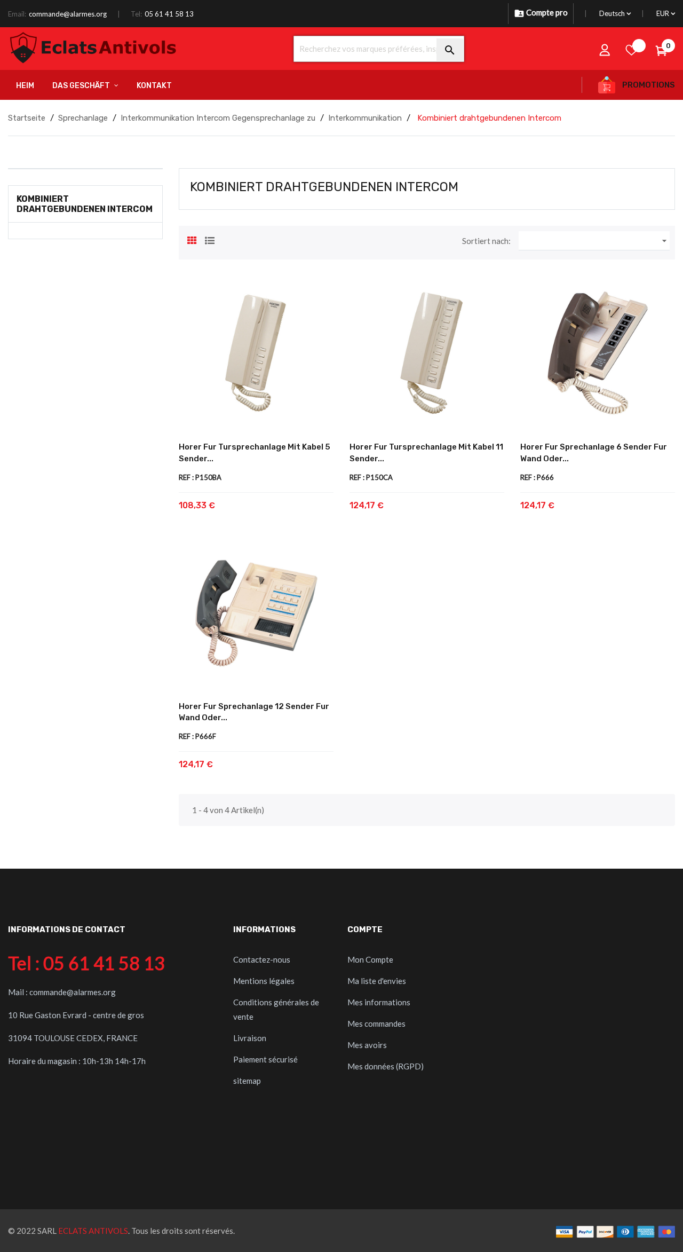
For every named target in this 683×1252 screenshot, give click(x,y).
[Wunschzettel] (632, 49)
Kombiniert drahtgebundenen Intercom (85, 204)
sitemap (247, 1080)
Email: (17, 14)
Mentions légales (264, 981)
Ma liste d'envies (376, 981)
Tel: (136, 14)
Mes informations (378, 1002)
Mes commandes (376, 1023)
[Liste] (210, 239)
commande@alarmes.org (68, 14)
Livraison (249, 1038)
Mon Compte (370, 959)
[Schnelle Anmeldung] (605, 49)
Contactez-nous (261, 959)
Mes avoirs (367, 1045)
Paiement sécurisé (265, 1059)
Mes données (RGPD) (385, 1066)
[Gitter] (192, 239)
